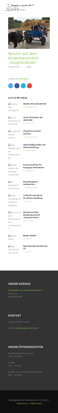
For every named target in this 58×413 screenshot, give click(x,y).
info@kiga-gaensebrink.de (26, 328)
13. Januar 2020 (29, 123)
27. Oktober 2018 (29, 151)
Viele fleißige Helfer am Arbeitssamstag (34, 146)
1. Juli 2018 (27, 201)
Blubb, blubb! (29, 235)
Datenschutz (36, 403)
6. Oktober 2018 (29, 171)
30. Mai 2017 (27, 239)
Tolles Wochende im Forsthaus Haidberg (32, 196)
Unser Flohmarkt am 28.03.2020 (33, 118)
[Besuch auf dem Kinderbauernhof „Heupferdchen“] (29, 33)
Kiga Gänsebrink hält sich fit (35, 247)
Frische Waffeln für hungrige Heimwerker (33, 166)
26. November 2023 (30, 107)
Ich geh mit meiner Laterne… (32, 132)
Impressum (22, 403)
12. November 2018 (30, 137)
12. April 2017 (28, 252)
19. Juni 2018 (13, 66)
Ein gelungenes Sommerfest (30, 183)
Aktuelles (24, 78)
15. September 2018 (30, 188)
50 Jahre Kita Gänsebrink (34, 103)
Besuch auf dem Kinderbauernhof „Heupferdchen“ (31, 215)
